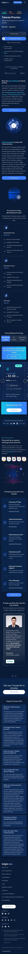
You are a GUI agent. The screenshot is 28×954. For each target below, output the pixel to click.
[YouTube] (5, 913)
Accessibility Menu (6, 951)
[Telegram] (8, 926)
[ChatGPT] (2, 920)
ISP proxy (4, 94)
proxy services (10, 451)
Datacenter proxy (16, 94)
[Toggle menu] (25, 2)
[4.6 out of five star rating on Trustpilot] (4, 12)
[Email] (5, 926)
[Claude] (11, 920)
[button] (9, 906)
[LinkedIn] (2, 913)
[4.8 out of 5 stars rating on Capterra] (19, 12)
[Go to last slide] (12, 676)
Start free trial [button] (17, 2)
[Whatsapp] (2, 926)
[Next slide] (25, 381)
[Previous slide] (2, 381)
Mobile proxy (20, 92)
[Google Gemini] (8, 920)
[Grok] (14, 920)
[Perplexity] (5, 920)
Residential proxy (11, 92)
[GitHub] (8, 913)
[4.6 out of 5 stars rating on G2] (12, 12)
